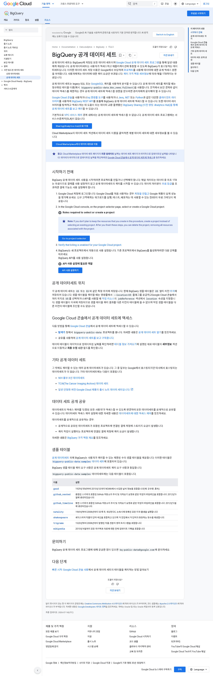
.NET (127, 97)
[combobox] (142, 4)
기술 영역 (46, 3)
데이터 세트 (78, 461)
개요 (6, 20)
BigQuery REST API (82, 101)
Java (120, 97)
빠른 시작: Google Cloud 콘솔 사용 (70, 569)
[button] (20, 66)
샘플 (37, 20)
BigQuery (16, 13)
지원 (89, 636)
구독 (180, 669)
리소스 (47, 20)
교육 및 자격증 (136, 651)
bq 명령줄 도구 (95, 97)
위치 (172, 291)
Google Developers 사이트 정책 (92, 607)
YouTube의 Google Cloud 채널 (185, 646)
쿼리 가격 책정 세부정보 (136, 73)
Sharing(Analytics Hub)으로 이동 (72, 126)
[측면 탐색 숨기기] (37, 670)
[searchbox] (21, 29)
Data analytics (86, 47)
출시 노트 (91, 641)
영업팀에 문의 (52, 646)
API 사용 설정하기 (70, 270)
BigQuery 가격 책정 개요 (80, 437)
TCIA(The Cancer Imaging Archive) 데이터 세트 (83, 383)
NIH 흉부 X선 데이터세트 (71, 377)
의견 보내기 (168, 55)
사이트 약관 (84, 663)
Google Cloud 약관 (101, 663)
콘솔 (167, 3)
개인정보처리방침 (68, 663)
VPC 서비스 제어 (73, 115)
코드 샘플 (133, 641)
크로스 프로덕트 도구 (70, 3)
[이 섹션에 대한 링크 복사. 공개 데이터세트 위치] (88, 283)
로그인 (206, 3)
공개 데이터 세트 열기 (149, 332)
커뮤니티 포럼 (93, 631)
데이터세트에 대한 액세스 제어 (135, 413)
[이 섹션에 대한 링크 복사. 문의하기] (69, 542)
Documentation (68, 47)
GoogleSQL (97, 83)
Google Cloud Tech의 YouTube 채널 (188, 651)
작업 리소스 (108, 298)
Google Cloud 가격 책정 (57, 636)
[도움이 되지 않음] (175, 47)
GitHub (132, 631)
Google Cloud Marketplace (58, 641)
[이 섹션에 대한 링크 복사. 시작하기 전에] (77, 172)
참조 (27, 20)
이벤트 (174, 636)
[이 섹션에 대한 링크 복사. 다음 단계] (70, 562)
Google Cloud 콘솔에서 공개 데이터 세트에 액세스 (130, 157)
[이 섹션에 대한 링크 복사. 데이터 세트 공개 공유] (89, 402)
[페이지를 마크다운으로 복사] (130, 55)
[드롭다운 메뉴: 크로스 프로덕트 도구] (83, 3)
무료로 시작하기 (198, 13)
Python (139, 97)
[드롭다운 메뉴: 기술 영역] (54, 3)
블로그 (174, 631)
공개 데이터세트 (60, 457)
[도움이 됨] (171, 47)
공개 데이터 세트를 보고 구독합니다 (95, 338)
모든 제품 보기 (52, 631)
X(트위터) (175, 641)
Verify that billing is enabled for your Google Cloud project (89, 244)
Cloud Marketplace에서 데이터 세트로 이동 (77, 144)
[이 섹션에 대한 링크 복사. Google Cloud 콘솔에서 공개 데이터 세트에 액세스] (135, 318)
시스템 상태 (92, 646)
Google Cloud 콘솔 (62, 97)
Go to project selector (74, 238)
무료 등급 (167, 183)
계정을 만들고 (142, 193)
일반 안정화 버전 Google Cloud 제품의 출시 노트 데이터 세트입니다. (94, 389)
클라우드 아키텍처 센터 (140, 646)
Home (55, 47)
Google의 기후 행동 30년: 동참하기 (129, 663)
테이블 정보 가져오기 (125, 344)
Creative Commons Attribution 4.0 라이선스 (104, 603)
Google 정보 (51, 663)
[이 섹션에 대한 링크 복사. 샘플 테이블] (73, 450)
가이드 (16, 20)
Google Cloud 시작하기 (140, 636)
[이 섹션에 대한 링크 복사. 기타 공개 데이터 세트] (89, 360)
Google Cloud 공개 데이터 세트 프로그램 (137, 62)
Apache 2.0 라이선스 (169, 603)
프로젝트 (128, 70)
